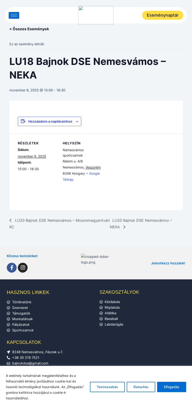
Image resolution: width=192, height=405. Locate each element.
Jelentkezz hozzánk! (168, 263)
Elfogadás (171, 387)
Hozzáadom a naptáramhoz (50, 121)
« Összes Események (29, 28)
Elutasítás (140, 387)
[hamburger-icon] (14, 15)
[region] (96, 385)
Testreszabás (107, 387)
